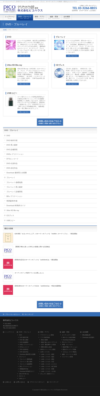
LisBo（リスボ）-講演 (47, 354)
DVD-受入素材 (11, 145)
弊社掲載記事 (86, 335)
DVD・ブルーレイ (11, 130)
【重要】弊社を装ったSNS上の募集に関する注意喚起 (32, 247)
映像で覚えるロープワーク (49, 342)
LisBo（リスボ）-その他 (48, 371)
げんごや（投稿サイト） (47, 373)
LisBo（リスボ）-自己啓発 (49, 366)
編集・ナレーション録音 (69, 354)
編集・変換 (65, 332)
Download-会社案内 (88, 337)
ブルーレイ (60, 37)
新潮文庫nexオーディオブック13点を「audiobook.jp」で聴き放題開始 (38, 286)
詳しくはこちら (24, 55)
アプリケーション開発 (47, 335)
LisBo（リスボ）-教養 (47, 369)
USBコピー (12, 93)
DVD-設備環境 (11, 149)
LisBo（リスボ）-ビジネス (49, 364)
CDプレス (60, 65)
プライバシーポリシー (12, 314)
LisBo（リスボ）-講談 (47, 359)
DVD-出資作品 (11, 163)
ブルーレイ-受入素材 (14, 187)
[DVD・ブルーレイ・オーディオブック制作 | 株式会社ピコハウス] (23, 9)
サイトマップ (29, 314)
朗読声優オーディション (70, 347)
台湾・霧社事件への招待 (48, 344)
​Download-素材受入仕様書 (16, 173)
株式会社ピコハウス (47, 390)
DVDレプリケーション (15, 154)
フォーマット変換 (67, 356)
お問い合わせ (20, 382)
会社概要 (85, 332)
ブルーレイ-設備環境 (14, 192)
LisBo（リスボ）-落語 (47, 356)
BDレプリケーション (14, 196)
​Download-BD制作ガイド (16, 205)
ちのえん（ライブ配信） (70, 352)
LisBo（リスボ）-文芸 (47, 361)
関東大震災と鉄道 (46, 347)
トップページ (9, 332)
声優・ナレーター (67, 344)
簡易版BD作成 (11, 201)
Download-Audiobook (69, 340)
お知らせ (8, 382)
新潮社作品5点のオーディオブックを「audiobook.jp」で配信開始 (36, 260)
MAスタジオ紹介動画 (69, 337)
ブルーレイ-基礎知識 (14, 182)
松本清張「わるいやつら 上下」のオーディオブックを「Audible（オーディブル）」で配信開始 (46, 234)
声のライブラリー (67, 342)
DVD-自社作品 (11, 168)
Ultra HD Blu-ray (14, 65)
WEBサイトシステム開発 (47, 349)
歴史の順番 (44, 340)
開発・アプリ (44, 332)
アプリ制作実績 (45, 337)
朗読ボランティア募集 (69, 349)
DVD (9, 37)
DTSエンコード (12, 159)
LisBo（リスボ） (45, 352)
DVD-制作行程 (11, 140)
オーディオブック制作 (68, 335)
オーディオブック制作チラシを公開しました (29, 273)
